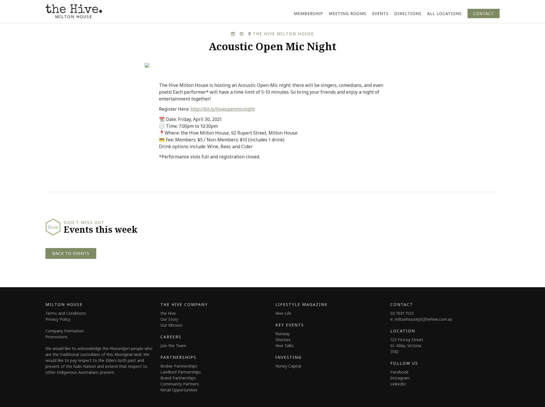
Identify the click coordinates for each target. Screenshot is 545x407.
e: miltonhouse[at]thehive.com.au (421, 319)
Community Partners (179, 384)
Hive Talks (284, 345)
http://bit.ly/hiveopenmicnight (222, 109)
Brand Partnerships (178, 378)
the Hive (168, 313)
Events (380, 13)
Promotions (56, 336)
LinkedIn (398, 384)
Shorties (283, 339)
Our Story (169, 319)
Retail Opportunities (179, 390)
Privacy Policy (57, 319)
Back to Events (70, 253)
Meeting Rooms (347, 13)
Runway (282, 333)
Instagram (400, 378)
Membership (308, 13)
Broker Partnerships (178, 366)
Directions (408, 13)
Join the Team (173, 345)
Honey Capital (288, 366)
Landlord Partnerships (180, 372)
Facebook (399, 372)
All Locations (444, 13)
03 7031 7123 (402, 313)
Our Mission (171, 325)
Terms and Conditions (65, 313)
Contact (483, 13)
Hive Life (283, 313)
